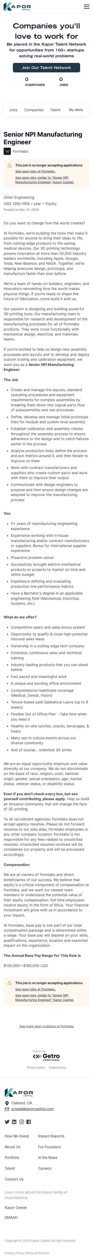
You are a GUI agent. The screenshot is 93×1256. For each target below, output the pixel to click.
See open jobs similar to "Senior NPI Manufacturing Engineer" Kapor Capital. (44, 180)
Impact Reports (51, 1136)
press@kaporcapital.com (33, 1109)
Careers (44, 1168)
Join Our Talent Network (46, 67)
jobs (13, 110)
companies (34, 110)
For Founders (49, 1147)
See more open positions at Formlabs (46, 1026)
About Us (12, 1147)
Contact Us (14, 1179)
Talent (10, 1168)
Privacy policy (36, 1067)
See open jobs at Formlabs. (35, 171)
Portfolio (12, 1158)
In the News (47, 1158)
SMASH (11, 1217)
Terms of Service (37, 1253)
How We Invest (17, 1136)
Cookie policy (57, 1067)
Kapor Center (16, 1208)
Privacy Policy (15, 1253)
